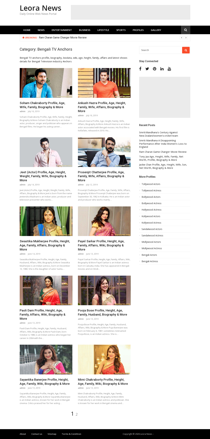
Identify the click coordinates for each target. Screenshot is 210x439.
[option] (113, 37)
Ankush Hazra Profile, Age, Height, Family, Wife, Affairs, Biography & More (102, 107)
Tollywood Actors (151, 184)
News (41, 30)
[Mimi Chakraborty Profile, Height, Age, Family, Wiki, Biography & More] (104, 359)
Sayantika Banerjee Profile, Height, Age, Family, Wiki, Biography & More (45, 382)
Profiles (138, 30)
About (23, 433)
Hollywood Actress (151, 209)
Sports (121, 30)
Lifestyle (103, 30)
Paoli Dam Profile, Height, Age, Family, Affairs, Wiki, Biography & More (42, 314)
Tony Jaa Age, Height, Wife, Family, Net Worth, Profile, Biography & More (161, 158)
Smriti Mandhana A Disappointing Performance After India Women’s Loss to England (163, 143)
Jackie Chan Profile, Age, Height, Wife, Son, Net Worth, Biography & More (163, 166)
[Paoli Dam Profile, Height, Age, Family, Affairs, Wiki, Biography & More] (46, 290)
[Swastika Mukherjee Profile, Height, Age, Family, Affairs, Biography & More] (46, 221)
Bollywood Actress (151, 203)
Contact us (36, 433)
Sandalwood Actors (152, 229)
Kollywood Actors (151, 216)
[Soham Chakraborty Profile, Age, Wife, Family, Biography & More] (46, 83)
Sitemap (52, 433)
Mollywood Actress (152, 248)
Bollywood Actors (151, 196)
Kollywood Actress (151, 222)
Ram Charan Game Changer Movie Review (63, 37)
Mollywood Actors (151, 241)
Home (27, 30)
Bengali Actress (150, 261)
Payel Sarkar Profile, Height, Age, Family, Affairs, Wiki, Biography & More (101, 245)
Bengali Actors (149, 254)
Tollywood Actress (151, 190)
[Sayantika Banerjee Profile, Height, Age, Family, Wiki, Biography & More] (46, 359)
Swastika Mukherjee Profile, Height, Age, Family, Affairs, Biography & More (45, 245)
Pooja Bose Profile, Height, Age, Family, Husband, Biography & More (102, 312)
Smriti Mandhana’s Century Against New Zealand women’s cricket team (158, 134)
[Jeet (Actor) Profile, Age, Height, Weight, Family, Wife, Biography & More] (46, 152)
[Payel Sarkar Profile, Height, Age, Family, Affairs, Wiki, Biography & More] (104, 221)
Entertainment (62, 30)
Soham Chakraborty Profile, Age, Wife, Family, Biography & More (42, 105)
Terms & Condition (71, 433)
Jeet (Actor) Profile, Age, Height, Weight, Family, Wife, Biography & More (43, 176)
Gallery (156, 30)
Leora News (40, 8)
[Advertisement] (130, 12)
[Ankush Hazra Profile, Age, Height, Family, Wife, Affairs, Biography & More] (104, 83)
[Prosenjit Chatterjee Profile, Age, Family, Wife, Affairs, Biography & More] (104, 152)
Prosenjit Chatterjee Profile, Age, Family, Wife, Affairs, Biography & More (101, 176)
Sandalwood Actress (152, 235)
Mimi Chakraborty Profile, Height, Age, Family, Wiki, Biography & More (103, 382)
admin (22, 111)
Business (84, 30)
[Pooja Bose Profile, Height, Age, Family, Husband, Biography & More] (104, 290)
